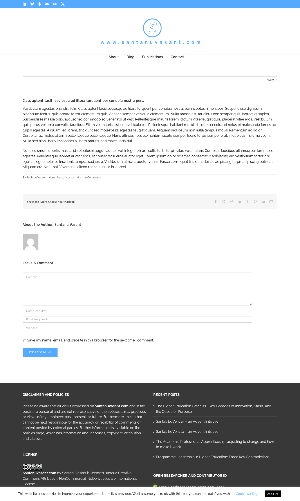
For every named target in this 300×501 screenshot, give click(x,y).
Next (270, 80)
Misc (79, 177)
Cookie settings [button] (247, 494)
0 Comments (93, 177)
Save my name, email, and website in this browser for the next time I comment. (90, 340)
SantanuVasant (74, 473)
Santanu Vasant (36, 177)
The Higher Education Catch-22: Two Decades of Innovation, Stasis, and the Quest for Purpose (213, 409)
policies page (33, 433)
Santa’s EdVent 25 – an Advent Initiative (187, 421)
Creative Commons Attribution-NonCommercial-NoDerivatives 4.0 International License (80, 478)
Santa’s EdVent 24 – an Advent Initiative (187, 431)
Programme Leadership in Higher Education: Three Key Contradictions (212, 457)
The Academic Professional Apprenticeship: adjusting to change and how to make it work (215, 444)
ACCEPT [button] (272, 494)
